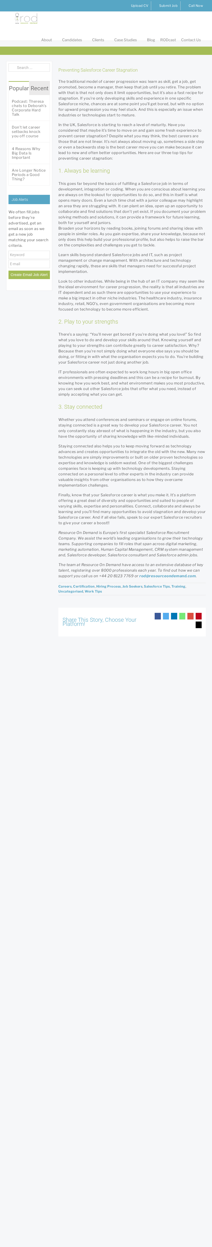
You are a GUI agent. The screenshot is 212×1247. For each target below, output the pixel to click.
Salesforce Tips (157, 586)
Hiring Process (108, 586)
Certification (84, 586)
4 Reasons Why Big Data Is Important (26, 153)
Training (178, 586)
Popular (19, 88)
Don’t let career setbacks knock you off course (26, 131)
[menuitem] (137, 5)
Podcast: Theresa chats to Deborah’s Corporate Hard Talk (29, 108)
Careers (65, 586)
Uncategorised (70, 591)
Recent (39, 88)
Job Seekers (132, 586)
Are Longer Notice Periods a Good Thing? (29, 174)
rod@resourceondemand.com (167, 576)
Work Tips (93, 591)
